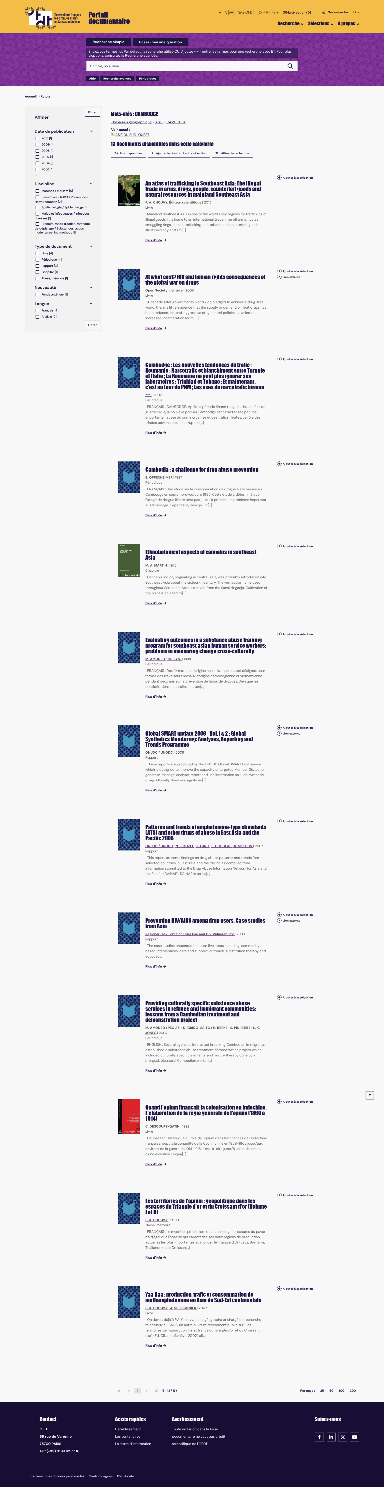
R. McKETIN (243, 846)
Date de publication (54, 131)
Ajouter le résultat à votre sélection (181, 153)
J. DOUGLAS (221, 846)
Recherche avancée (117, 78)
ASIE (159, 122)
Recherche (289, 23)
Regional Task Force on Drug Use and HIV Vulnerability (189, 934)
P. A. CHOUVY (156, 202)
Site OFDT (246, 12)
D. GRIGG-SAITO (196, 1028)
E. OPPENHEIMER (158, 477)
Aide (92, 78)
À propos (346, 23)
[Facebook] (319, 1436)
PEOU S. (174, 1028)
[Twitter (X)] (342, 1436)
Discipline (44, 184)
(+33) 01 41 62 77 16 (63, 1451)
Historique (270, 12)
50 (331, 1391)
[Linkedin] (331, 1436)
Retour (45, 96)
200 (353, 1391)
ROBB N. (174, 659)
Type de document (53, 246)
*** (148, 395)
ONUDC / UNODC (159, 752)
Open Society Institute (164, 290)
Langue (42, 303)
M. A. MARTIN (156, 565)
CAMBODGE (176, 122)
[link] (119, 1390)
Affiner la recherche (235, 153)
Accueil (31, 96)
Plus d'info (153, 240)
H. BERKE (220, 1028)
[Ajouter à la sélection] (279, 177)
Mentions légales (101, 1476)
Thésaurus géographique (131, 122)
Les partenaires (127, 1436)
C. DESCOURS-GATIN (162, 1126)
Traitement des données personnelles (57, 1476)
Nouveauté (45, 287)
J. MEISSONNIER (183, 1308)
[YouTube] (354, 1436)
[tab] (108, 42)
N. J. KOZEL (185, 846)
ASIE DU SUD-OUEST (132, 135)
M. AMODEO (155, 659)
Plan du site (125, 1476)
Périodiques (147, 78)
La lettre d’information (133, 1443)
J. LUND (202, 846)
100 (341, 1391)
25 (322, 1391)
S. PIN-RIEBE (240, 1028)
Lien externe (291, 277)
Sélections (318, 23)
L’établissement (128, 1429)
